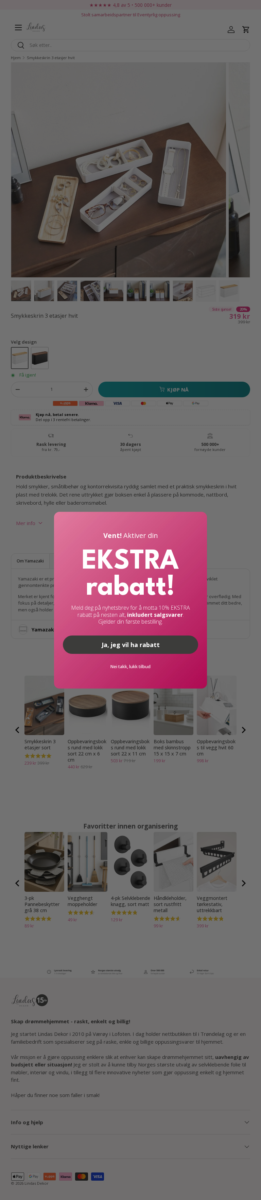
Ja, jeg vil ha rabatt (131, 645)
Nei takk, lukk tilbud (130, 666)
